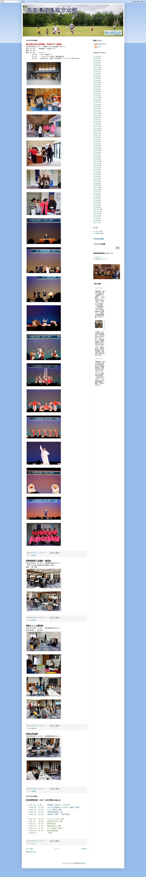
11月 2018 (96, 187)
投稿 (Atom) (32, 852)
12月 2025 (96, 67)
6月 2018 (96, 198)
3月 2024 (96, 91)
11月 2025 (96, 69)
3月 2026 (96, 63)
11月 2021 (96, 128)
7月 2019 (96, 172)
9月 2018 (96, 192)
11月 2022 (96, 113)
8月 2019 (96, 170)
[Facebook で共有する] (56, 553)
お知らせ (33, 843)
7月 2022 (96, 119)
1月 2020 (96, 159)
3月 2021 (96, 144)
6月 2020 (96, 155)
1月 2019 (96, 185)
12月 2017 (96, 209)
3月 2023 (96, 109)
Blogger (82, 863)
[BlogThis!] (52, 553)
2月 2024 (96, 93)
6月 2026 (96, 58)
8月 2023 (96, 100)
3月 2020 (96, 157)
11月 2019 (96, 163)
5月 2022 (96, 122)
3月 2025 (96, 80)
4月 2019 (96, 179)
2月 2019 (96, 183)
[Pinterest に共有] (59, 553)
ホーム (57, 848)
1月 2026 (96, 65)
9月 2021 (96, 133)
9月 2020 (96, 152)
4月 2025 (96, 78)
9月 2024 (96, 85)
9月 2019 (96, 168)
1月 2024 (96, 95)
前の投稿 (83, 848)
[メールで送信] (50, 553)
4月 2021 (96, 141)
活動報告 (33, 555)
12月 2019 (96, 161)
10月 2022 (96, 115)
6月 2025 (96, 74)
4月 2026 (96, 61)
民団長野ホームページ (101, 259)
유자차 (99, 47)
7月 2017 (96, 218)
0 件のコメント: (43, 552)
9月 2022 (96, 117)
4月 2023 (96, 106)
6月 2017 (96, 220)
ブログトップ (99, 257)
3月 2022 (96, 124)
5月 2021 (96, 139)
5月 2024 (96, 89)
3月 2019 (96, 181)
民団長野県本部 (101, 44)
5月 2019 (96, 176)
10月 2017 (96, 213)
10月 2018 (96, 189)
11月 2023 (96, 98)
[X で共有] (54, 553)
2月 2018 (96, 205)
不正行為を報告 (98, 239)
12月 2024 (96, 82)
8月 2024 (96, 87)
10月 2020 (96, 150)
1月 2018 (96, 207)
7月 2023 (96, 102)
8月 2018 (96, 194)
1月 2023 (96, 111)
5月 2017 (96, 222)
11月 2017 (96, 211)
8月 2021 (96, 135)
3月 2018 (96, 203)
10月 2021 (96, 130)
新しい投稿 (30, 848)
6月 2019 (96, 174)
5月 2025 (96, 76)
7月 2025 (96, 71)
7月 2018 (96, 196)
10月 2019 (96, 165)
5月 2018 (96, 200)
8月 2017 (96, 216)
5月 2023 (96, 104)
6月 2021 (96, 137)
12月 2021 (96, 126)
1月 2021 (96, 146)
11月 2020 (96, 148)
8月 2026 (96, 56)
